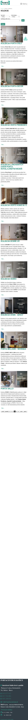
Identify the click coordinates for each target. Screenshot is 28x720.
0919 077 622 (6, 693)
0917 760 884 (6, 696)
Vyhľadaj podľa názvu (5, 18)
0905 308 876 (6, 699)
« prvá (2, 411)
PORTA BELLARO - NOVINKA (13, 349)
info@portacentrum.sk (10, 702)
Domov (2, 8)
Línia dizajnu (14, 15)
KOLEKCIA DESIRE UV (10, 241)
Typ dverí (3, 15)
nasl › (21, 411)
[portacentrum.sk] (5, 3)
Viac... (2, 66)
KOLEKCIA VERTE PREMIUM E (14, 125)
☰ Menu (23, 3)
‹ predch (6, 411)
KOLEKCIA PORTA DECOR (12, 86)
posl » (25, 411)
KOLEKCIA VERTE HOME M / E (14, 205)
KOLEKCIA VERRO (8, 279)
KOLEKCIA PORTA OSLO (11, 43)
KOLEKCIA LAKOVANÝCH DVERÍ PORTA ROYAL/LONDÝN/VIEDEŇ (12, 166)
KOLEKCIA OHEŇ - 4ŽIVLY (12, 315)
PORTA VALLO (7, 388)
